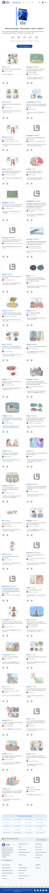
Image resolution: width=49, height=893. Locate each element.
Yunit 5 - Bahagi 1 (17, 825)
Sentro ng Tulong (22, 854)
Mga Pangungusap (23, 867)
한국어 (42, 886)
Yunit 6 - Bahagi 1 (40, 825)
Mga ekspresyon (6, 865)
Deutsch (25, 886)
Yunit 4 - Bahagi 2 (40, 822)
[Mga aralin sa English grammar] (23, 2)
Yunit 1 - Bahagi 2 (17, 819)
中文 (38, 886)
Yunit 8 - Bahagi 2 (6, 832)
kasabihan (4, 875)
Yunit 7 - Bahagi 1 (17, 829)
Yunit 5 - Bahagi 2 (29, 825)
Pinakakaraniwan (39, 854)
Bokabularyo (38, 844)
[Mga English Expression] (26, 2)
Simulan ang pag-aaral (24, 46)
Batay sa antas (38, 847)
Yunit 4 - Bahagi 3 (6, 825)
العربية (9, 886)
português (31, 886)
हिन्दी (5, 886)
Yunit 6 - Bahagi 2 (6, 829)
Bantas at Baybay (22, 870)
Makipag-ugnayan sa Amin (24, 852)
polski (46, 886)
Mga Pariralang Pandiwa (7, 873)
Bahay (20, 847)
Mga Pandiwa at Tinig (23, 875)
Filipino (13, 886)
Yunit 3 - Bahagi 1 (6, 822)
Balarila (20, 865)
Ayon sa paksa (38, 849)
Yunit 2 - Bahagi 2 (40, 819)
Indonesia (21, 886)
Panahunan (21, 873)
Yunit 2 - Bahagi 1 (29, 819)
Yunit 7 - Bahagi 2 (29, 829)
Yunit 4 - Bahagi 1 (29, 822)
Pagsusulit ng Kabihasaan (41, 852)
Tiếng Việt (2, 886)
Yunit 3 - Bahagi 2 (17, 822)
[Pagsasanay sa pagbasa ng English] (32, 2)
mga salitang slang (6, 867)
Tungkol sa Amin (22, 849)
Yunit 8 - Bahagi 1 (40, 829)
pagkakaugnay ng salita (7, 870)
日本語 (35, 886)
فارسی (17, 886)
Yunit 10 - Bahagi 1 (40, 832)
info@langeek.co (8, 860)
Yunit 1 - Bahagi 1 (6, 819)
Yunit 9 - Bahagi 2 (29, 832)
